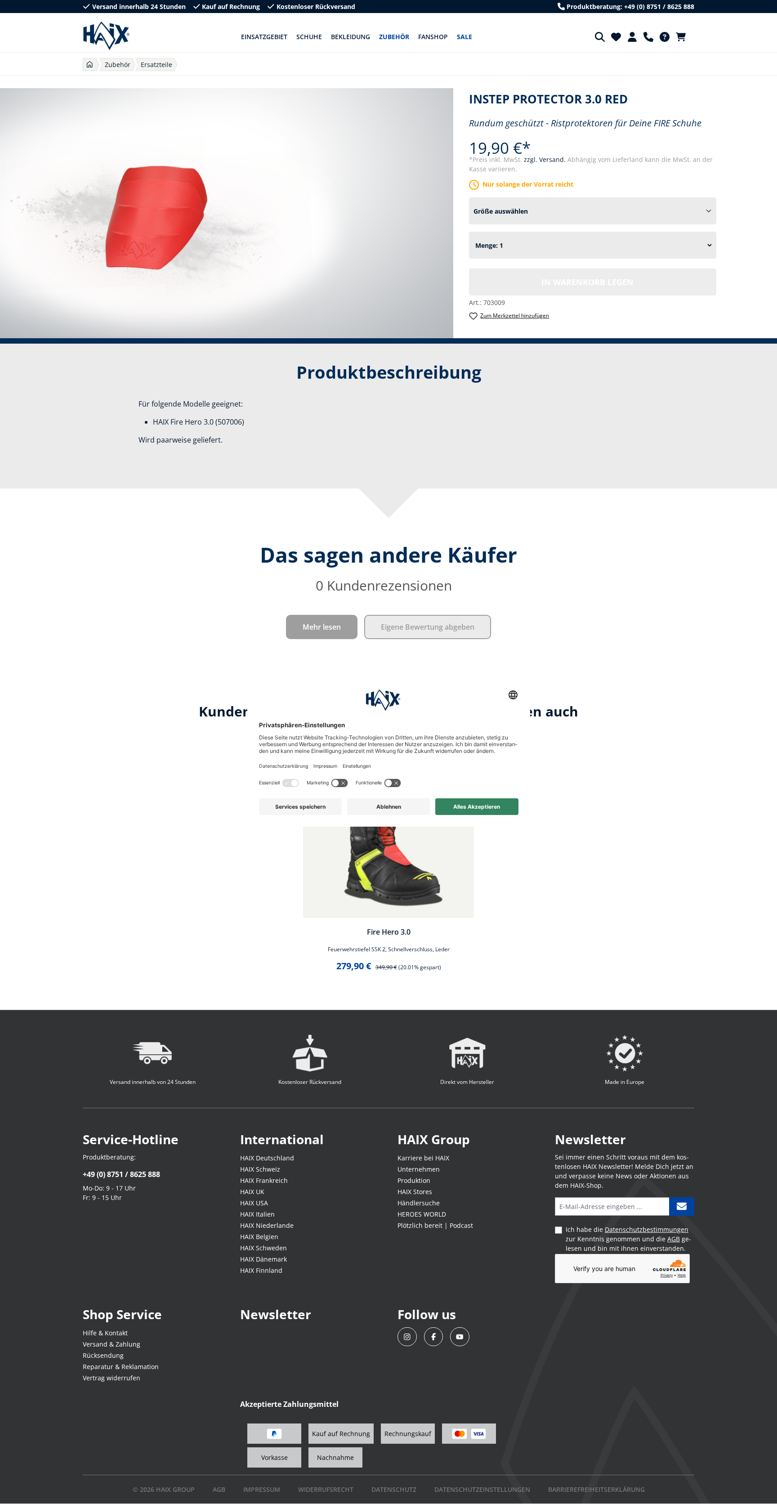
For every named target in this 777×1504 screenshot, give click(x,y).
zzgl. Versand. (545, 159)
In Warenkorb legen (587, 282)
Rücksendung (103, 1355)
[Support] (648, 37)
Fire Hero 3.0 (389, 932)
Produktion (413, 1180)
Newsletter (275, 1314)
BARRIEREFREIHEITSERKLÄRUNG (596, 1489)
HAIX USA (254, 1203)
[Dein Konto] (632, 37)
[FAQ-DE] (664, 37)
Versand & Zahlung (111, 1344)
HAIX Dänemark (263, 1259)
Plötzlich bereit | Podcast (435, 1225)
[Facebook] (433, 1337)
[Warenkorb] (683, 37)
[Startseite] (90, 64)
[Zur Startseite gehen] (106, 36)
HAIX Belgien (259, 1236)
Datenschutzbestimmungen (646, 1229)
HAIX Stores (414, 1191)
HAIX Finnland (261, 1270)
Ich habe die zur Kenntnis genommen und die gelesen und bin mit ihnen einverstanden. (628, 1239)
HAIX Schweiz (260, 1169)
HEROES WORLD (421, 1214)
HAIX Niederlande (267, 1225)
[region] (388, 865)
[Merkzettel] (616, 37)
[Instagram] (407, 1337)
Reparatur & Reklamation (121, 1366)
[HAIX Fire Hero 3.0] (388, 832)
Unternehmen (418, 1169)
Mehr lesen (322, 627)
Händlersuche (418, 1203)
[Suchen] (600, 37)
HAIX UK (252, 1191)
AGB (673, 1239)
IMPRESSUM (261, 1489)
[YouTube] (459, 1337)
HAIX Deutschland (267, 1158)
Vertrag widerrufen (111, 1378)
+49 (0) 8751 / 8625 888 (121, 1174)
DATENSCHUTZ (393, 1489)
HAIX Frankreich (264, 1180)
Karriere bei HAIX (423, 1158)
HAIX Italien (257, 1214)
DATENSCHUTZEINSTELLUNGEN (482, 1489)
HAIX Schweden (263, 1248)
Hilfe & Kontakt (105, 1333)
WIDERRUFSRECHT (325, 1489)
